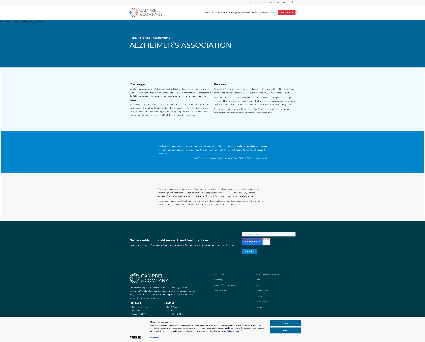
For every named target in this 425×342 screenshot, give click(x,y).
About (258, 280)
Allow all (285, 323)
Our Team (250, 2)
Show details (155, 338)
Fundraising (218, 280)
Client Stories (140, 38)
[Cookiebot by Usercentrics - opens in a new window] (135, 337)
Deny (285, 330)
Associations (161, 38)
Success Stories (261, 2)
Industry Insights (275, 2)
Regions (259, 296)
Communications (220, 291)
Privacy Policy (226, 331)
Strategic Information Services (225, 285)
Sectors (258, 285)
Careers (286, 2)
